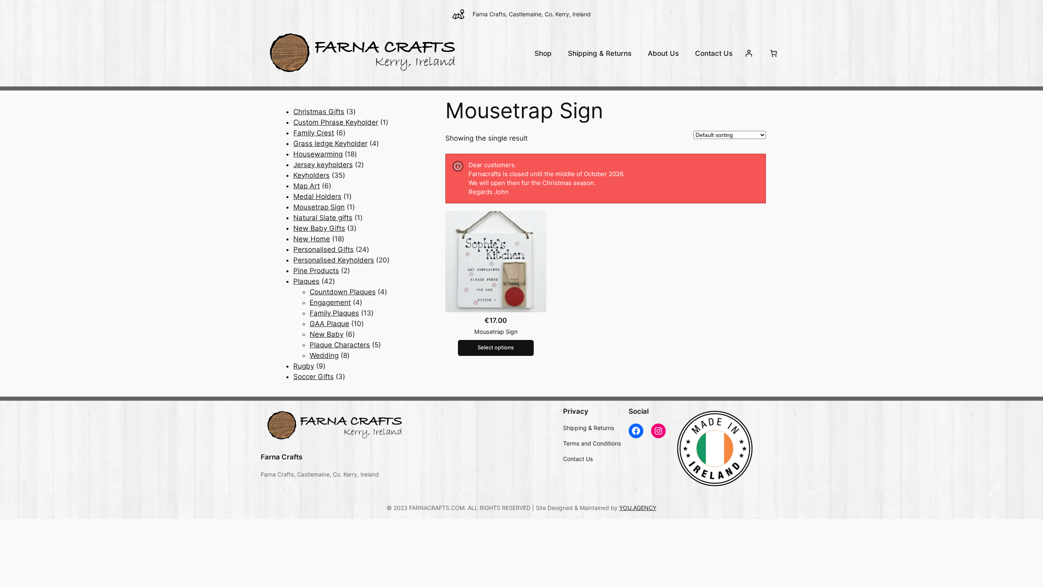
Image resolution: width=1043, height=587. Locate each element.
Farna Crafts (281, 457)
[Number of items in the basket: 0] (773, 53)
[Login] (748, 53)
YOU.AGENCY (637, 507)
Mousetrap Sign (495, 332)
